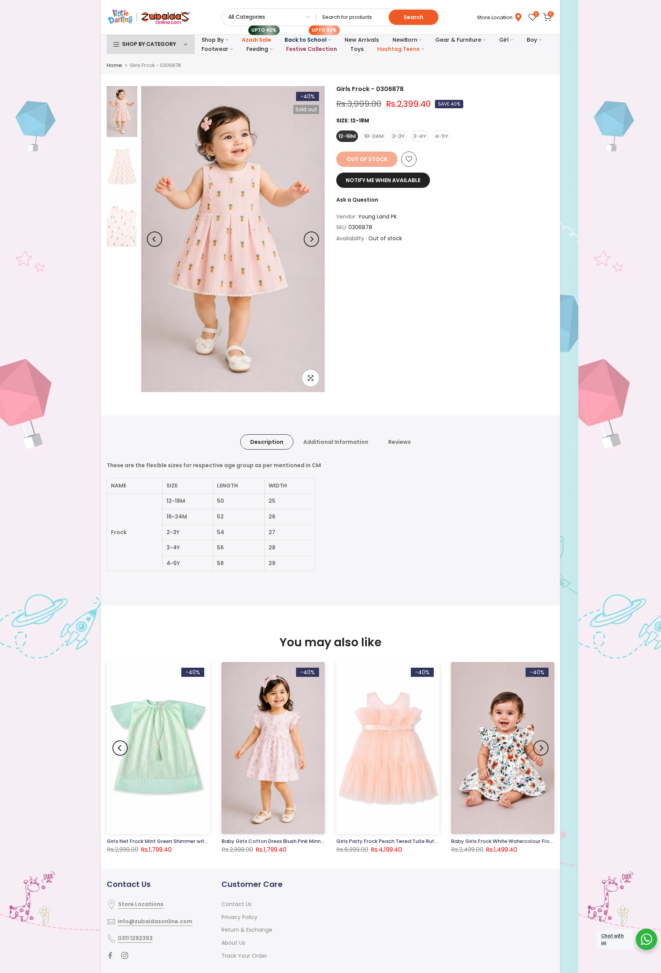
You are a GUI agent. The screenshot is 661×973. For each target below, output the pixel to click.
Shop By (213, 40)
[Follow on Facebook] (110, 955)
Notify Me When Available (383, 180)
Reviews (399, 442)
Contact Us (236, 904)
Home (114, 65)
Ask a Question (357, 200)
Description (266, 442)
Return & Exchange (246, 930)
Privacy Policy (239, 917)
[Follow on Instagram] (124, 955)
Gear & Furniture (458, 40)
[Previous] (154, 239)
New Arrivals (362, 40)
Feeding (257, 49)
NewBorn (404, 40)
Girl (504, 40)
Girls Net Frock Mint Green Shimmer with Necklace (169, 841)
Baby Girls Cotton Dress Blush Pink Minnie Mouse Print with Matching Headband (320, 841)
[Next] (311, 239)
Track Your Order (244, 956)
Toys (357, 49)
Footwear (215, 49)
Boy (532, 40)
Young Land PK (377, 216)
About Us (233, 943)
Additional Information (335, 442)
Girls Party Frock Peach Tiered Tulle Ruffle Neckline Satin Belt (412, 841)
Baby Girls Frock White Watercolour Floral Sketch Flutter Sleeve (530, 841)
